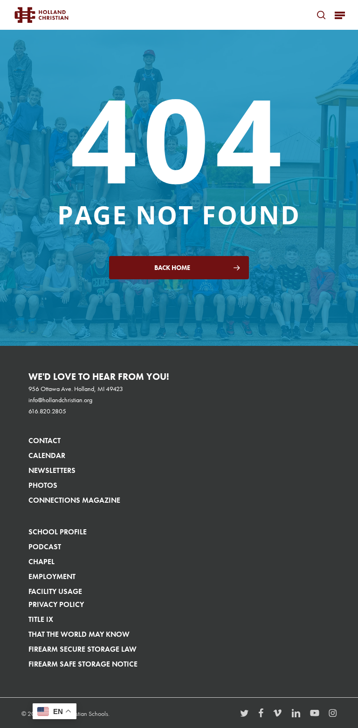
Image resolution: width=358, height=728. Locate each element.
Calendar (46, 455)
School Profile (57, 532)
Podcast (44, 547)
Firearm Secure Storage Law (82, 649)
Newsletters (52, 470)
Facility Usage (55, 591)
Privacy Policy (56, 604)
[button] (340, 15)
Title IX (40, 619)
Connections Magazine (74, 500)
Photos (42, 485)
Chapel (41, 561)
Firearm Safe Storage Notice (83, 664)
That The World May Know (79, 634)
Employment (52, 576)
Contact (44, 440)
